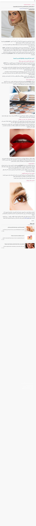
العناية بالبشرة (27, 4)
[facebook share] (16, 39)
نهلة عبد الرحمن (22, 8)
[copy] (21, 39)
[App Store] (29, 392)
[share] (23, 231)
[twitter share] (18, 39)
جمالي (32, 4)
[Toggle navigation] (34, 0)
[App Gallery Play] (29, 400)
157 (3, 231)
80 (3, 239)
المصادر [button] (32, 220)
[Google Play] (29, 396)
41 (3, 247)
